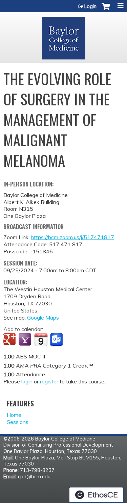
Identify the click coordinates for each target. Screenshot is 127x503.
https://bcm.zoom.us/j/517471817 (72, 237)
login (27, 381)
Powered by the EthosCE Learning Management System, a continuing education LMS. (96, 495)
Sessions (17, 422)
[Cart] (106, 10)
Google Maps (43, 317)
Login (90, 6)
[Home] (63, 35)
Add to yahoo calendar (26, 340)
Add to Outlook (57, 340)
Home (14, 414)
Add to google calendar (10, 340)
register (49, 381)
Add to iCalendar (41, 339)
